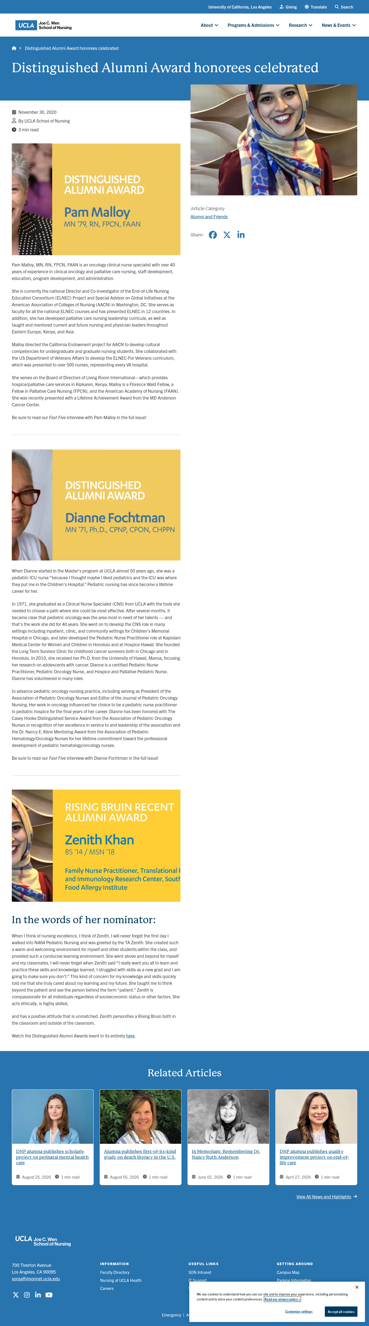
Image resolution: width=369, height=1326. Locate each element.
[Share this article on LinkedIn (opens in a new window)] (241, 235)
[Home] (14, 48)
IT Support (198, 1280)
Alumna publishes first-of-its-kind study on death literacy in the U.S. (140, 1154)
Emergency (171, 1314)
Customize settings (298, 1311)
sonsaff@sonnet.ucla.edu (36, 1278)
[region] (277, 1302)
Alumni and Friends (209, 216)
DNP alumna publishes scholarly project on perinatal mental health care (52, 1157)
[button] (316, 6)
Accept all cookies (341, 1311)
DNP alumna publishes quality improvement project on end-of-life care (314, 1157)
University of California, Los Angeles (240, 6)
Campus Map (288, 1272)
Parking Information (294, 1280)
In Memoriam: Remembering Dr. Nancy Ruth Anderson (226, 1154)
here (130, 1035)
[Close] (356, 1287)
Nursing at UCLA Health (121, 1280)
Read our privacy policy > (282, 1299)
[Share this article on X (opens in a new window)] (227, 235)
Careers (106, 1288)
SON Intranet (200, 1272)
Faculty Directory (114, 1272)
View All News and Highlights (323, 1196)
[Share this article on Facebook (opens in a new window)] (213, 235)
